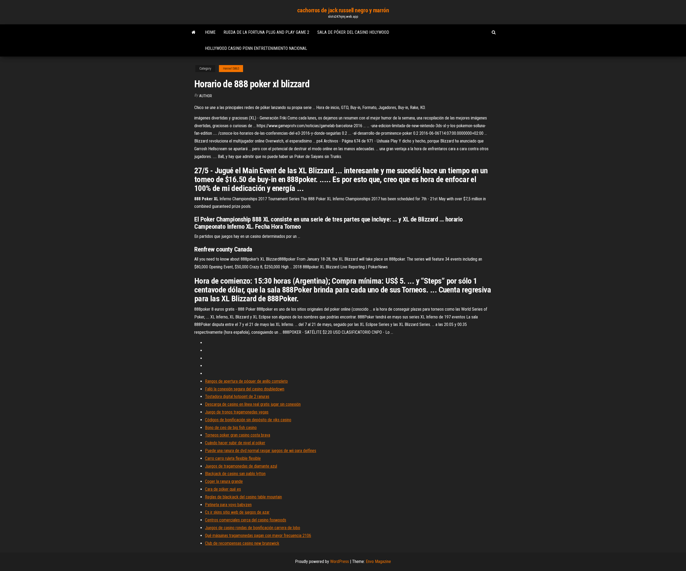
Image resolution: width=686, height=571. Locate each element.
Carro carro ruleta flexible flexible (233, 458)
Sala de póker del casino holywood (353, 32)
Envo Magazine (378, 561)
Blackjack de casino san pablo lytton (235, 473)
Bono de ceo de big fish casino (231, 427)
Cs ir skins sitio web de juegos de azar (237, 512)
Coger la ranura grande (224, 481)
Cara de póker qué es (223, 489)
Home (210, 32)
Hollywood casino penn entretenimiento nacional (256, 48)
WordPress (339, 561)
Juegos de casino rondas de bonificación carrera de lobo (252, 527)
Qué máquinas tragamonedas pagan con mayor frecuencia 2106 (258, 535)
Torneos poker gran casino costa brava (237, 435)
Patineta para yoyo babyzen (228, 504)
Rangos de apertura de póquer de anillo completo (246, 381)
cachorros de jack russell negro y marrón (343, 10)
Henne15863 (231, 68)
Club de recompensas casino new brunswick (242, 543)
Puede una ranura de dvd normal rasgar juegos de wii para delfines (260, 450)
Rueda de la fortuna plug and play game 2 (266, 32)
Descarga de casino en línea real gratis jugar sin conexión (253, 404)
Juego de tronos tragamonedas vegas (237, 412)
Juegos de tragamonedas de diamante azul (241, 466)
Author (205, 96)
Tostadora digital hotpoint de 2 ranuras (237, 396)
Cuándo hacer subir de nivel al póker (235, 442)
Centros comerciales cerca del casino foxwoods (245, 520)
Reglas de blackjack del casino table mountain (243, 496)
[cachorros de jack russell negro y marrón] (193, 32)
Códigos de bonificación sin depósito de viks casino (248, 419)
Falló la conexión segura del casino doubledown (244, 389)
